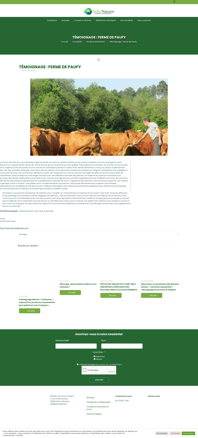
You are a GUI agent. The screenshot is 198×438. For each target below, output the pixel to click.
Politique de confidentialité (98, 402)
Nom (103, 340)
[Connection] (183, 2)
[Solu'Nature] (99, 10)
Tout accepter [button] (188, 433)
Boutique (90, 397)
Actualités (77, 42)
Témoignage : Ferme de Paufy (123, 42)
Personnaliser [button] (162, 433)
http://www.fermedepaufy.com (14, 228)
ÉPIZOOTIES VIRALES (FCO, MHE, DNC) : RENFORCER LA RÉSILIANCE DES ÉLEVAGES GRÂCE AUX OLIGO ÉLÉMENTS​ (118, 287)
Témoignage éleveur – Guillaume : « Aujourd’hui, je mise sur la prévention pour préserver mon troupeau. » (37, 302)
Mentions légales (94, 414)
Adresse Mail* (62, 340)
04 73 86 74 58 (122, 400)
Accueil (64, 42)
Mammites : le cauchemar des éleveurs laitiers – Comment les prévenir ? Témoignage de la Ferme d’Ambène (160, 287)
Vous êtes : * (99, 352)
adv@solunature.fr (58, 404)
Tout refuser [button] (175, 433)
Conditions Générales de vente (98, 408)
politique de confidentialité (110, 364)
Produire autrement (96, 42)
